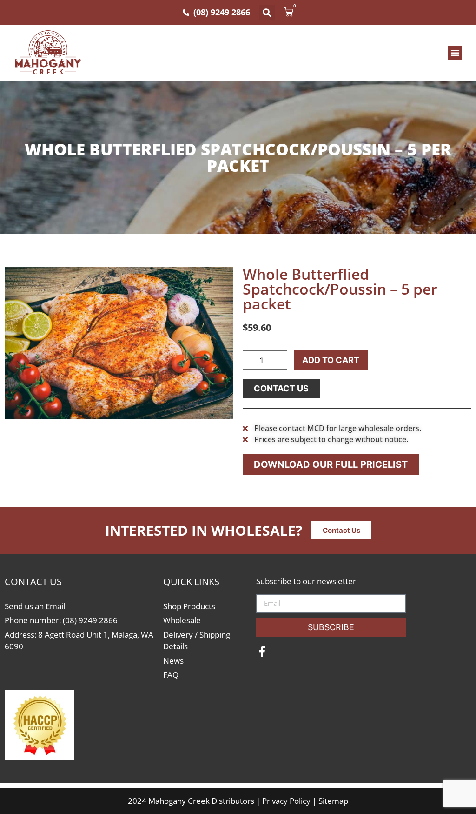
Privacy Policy (286, 800)
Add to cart (330, 360)
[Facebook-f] (261, 651)
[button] (267, 12)
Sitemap (333, 800)
